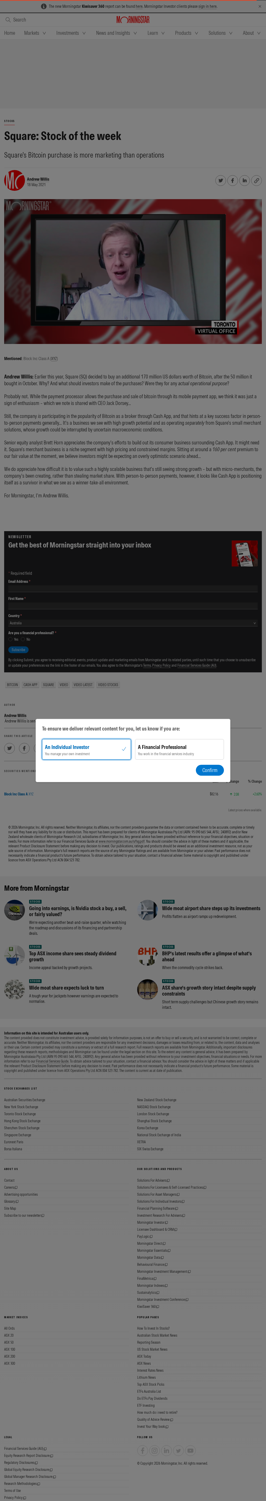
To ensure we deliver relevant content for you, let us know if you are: (111, 728)
